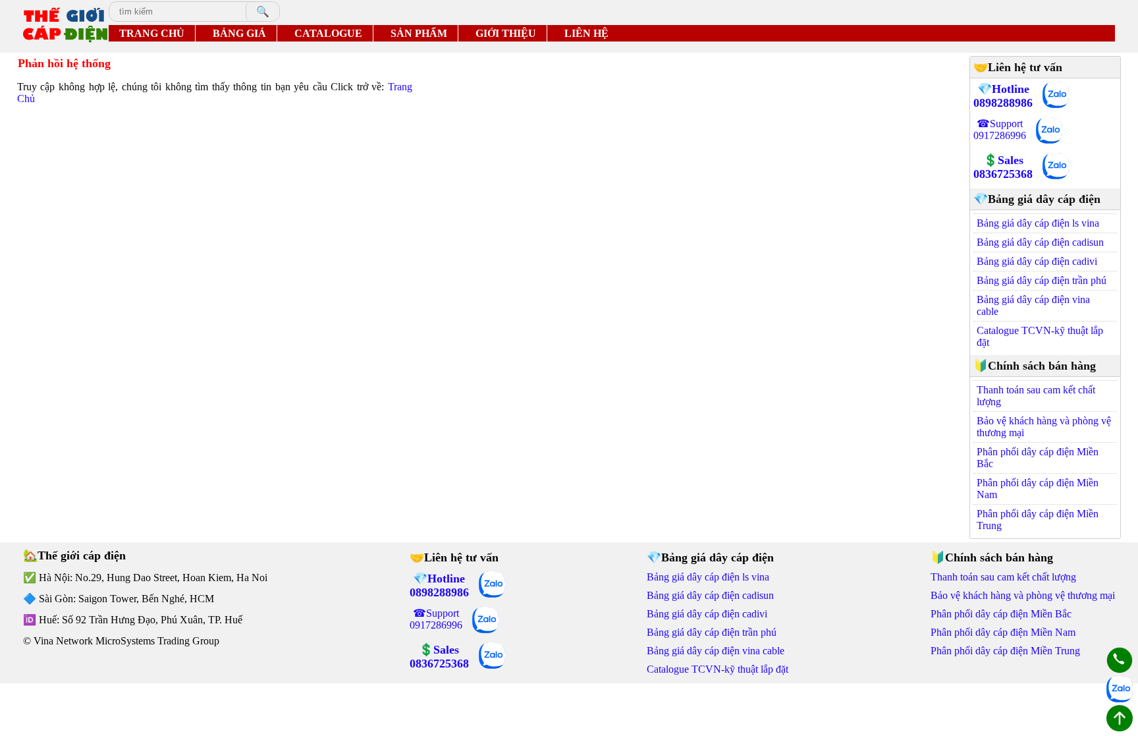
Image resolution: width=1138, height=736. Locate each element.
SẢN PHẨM (419, 33)
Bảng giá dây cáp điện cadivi (1037, 261)
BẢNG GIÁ (239, 33)
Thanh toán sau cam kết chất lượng (1036, 395)
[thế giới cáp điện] (65, 26)
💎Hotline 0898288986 (1003, 95)
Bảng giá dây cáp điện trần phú (1041, 280)
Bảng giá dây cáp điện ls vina (1038, 223)
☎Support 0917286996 (999, 129)
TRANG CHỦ (151, 33)
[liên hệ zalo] (1056, 96)
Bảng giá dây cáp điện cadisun (1040, 242)
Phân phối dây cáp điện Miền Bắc (1037, 457)
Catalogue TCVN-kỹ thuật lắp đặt (1040, 336)
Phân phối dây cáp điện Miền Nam (1037, 488)
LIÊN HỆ (586, 33)
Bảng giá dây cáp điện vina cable (1033, 305)
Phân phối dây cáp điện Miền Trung (1037, 519)
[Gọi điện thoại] (1119, 661)
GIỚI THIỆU (505, 33)
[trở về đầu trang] (1119, 719)
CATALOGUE (328, 33)
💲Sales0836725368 (1003, 167)
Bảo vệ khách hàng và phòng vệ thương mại (1044, 426)
